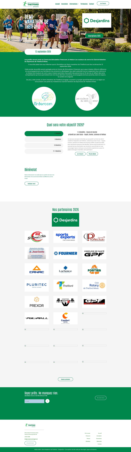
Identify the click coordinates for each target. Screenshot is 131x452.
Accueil (57, 4)
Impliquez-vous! (31, 183)
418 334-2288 (27, 436)
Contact (91, 4)
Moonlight (83, 449)
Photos (88, 438)
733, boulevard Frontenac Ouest (31, 432)
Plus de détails (92, 154)
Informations (73, 4)
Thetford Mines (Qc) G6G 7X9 (31, 434)
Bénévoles (99, 441)
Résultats (88, 441)
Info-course (87, 433)
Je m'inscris (80, 154)
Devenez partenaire (65, 379)
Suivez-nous (101, 397)
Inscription (64, 4)
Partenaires (84, 4)
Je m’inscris (103, 3)
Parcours (88, 435)
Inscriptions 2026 (94, 35)
